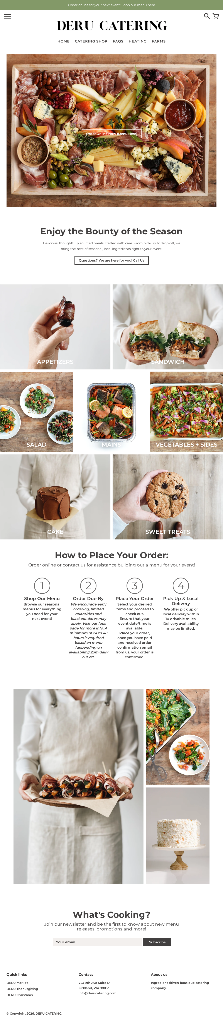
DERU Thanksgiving (22, 989)
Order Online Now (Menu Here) (111, 134)
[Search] (207, 16)
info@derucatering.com (98, 993)
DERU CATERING (48, 1013)
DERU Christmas (20, 995)
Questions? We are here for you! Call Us (111, 260)
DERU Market (17, 983)
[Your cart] (215, 16)
